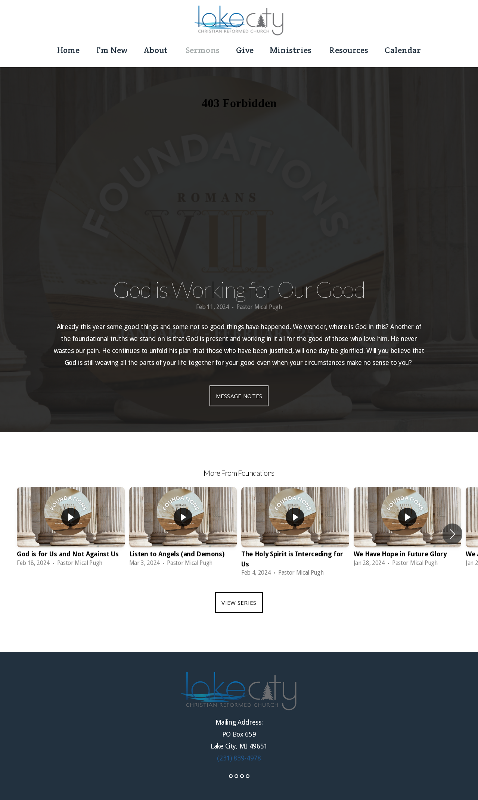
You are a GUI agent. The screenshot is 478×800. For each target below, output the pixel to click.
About (156, 50)
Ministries (291, 50)
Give (245, 50)
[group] (71, 529)
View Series (238, 602)
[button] (452, 534)
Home (68, 50)
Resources (348, 50)
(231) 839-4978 (239, 758)
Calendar (403, 50)
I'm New (112, 50)
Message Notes (239, 396)
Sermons (203, 50)
